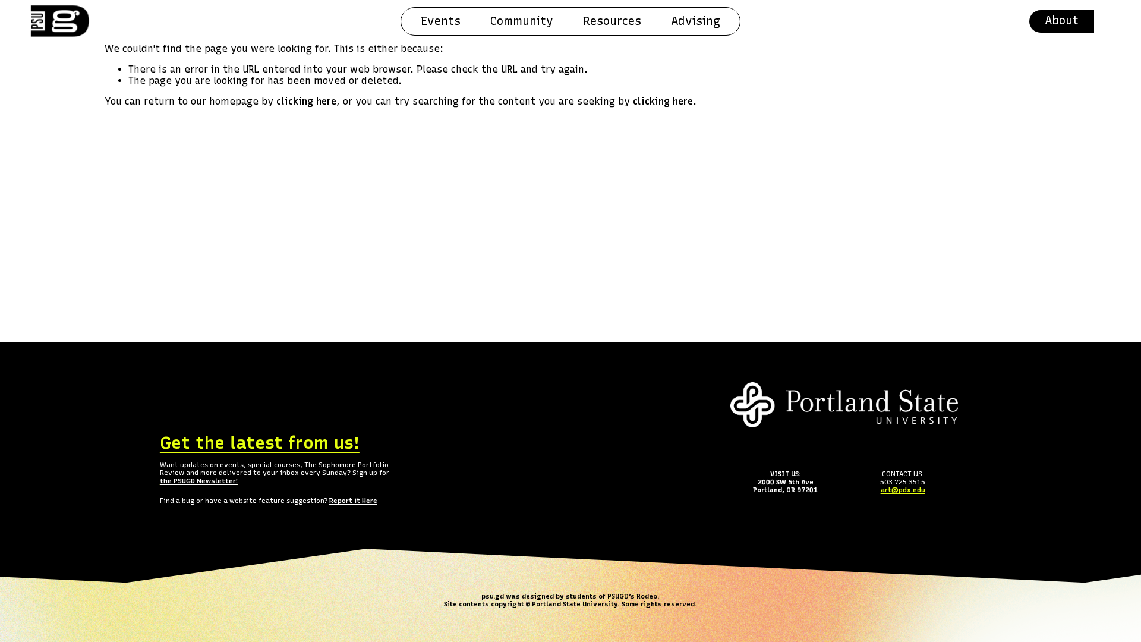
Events (441, 21)
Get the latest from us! (260, 442)
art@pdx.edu (903, 490)
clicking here (306, 101)
